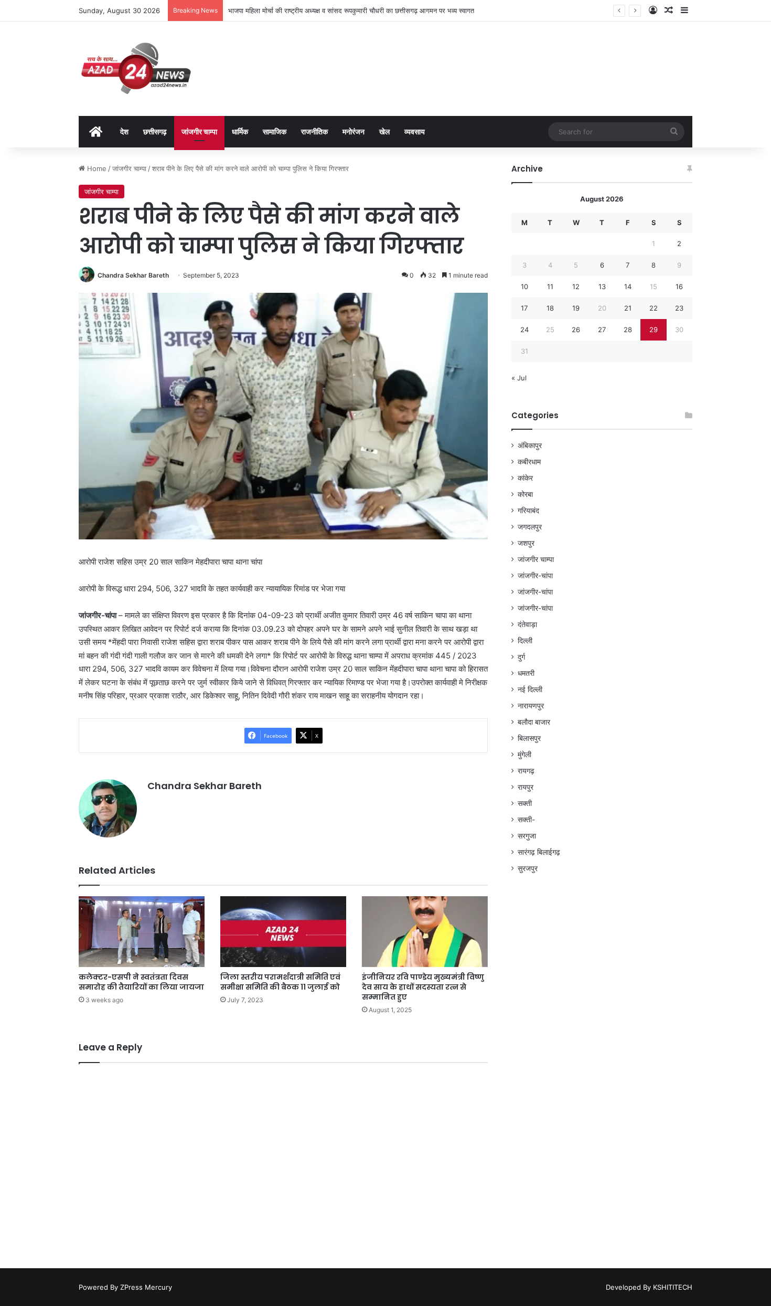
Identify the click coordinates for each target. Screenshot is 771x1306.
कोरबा (525, 494)
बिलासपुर (529, 738)
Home (95, 168)
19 (576, 308)
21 (627, 308)
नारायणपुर (531, 706)
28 (628, 329)
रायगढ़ (526, 771)
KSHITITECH (672, 1287)
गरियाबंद (528, 510)
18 (550, 308)
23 (679, 308)
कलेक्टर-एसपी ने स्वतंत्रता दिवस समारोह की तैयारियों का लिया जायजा (141, 982)
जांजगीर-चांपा (535, 575)
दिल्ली (525, 640)
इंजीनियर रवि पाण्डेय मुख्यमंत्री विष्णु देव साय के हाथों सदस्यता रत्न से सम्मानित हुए (423, 987)
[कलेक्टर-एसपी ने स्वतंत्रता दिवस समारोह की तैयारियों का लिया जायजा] (142, 931)
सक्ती (525, 803)
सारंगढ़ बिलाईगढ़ (539, 852)
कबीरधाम (529, 462)
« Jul (519, 378)
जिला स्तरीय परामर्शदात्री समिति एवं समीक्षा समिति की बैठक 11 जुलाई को (280, 982)
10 (524, 286)
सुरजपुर (528, 868)
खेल (384, 131)
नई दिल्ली (530, 689)
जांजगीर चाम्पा (199, 131)
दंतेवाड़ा (527, 624)
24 (524, 329)
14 (627, 286)
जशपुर (526, 543)
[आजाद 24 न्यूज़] (136, 69)
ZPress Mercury (146, 1287)
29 (653, 329)
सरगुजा (527, 836)
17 (524, 308)
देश (124, 131)
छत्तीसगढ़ (155, 131)
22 (653, 308)
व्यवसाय (414, 131)
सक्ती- (526, 819)
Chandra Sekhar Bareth (133, 275)
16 (679, 286)
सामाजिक (274, 131)
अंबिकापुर (530, 445)
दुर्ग (521, 657)
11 (550, 286)
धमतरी (526, 673)
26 (576, 329)
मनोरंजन (353, 131)
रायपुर (525, 787)
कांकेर (525, 478)
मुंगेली (524, 754)
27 (602, 329)
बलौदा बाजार (534, 722)
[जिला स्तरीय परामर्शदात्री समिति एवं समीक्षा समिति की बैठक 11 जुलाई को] (283, 931)
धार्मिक (240, 131)
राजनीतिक (314, 131)
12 (576, 286)
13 (602, 286)
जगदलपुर (530, 527)
